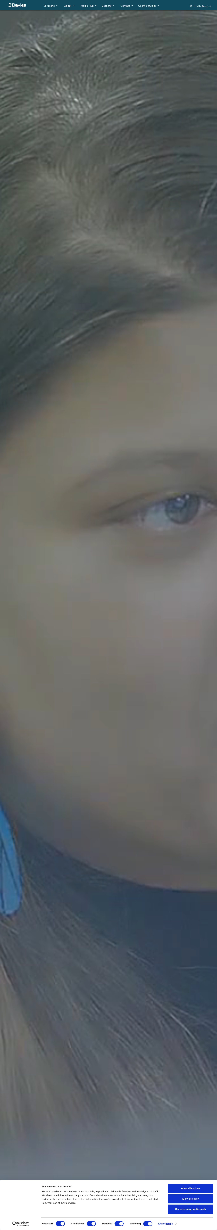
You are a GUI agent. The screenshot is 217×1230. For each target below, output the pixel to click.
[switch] (91, 1223)
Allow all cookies (190, 1188)
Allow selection (190, 1198)
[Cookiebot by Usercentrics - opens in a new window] (20, 1223)
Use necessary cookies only (190, 1209)
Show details (165, 1223)
